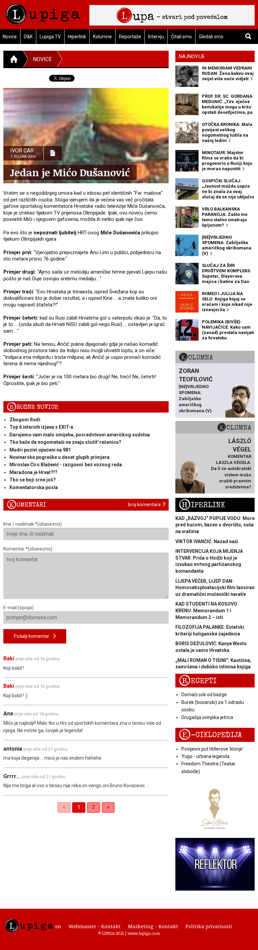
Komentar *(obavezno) (27, 549)
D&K (28, 36)
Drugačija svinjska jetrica (207, 717)
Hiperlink (77, 36)
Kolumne (102, 36)
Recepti (198, 681)
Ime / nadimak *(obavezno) (32, 524)
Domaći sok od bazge (204, 694)
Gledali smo (211, 36)
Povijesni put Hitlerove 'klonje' (212, 749)
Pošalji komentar (33, 636)
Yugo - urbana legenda (205, 756)
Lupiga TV (50, 36)
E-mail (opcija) (18, 607)
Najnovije (192, 56)
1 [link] (78, 807)
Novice (42, 59)
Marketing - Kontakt (153, 926)
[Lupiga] (43, 12)
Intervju (156, 36)
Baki (8, 658)
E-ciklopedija (210, 735)
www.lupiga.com (144, 933)
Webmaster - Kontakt (95, 926)
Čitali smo (181, 36)
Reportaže (130, 36)
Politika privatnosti (208, 926)
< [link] (64, 807)
